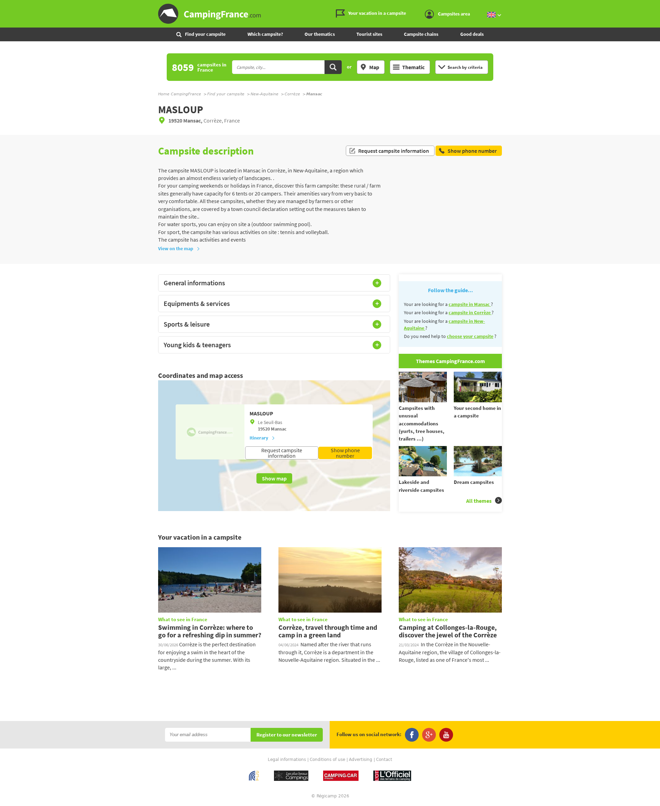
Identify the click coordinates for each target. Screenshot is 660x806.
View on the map (175, 248)
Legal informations (287, 759)
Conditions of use (327, 759)
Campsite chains (421, 34)
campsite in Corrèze (470, 312)
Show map (274, 478)
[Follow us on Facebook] (412, 735)
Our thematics (320, 34)
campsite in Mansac (470, 304)
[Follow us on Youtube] (446, 735)
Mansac (279, 429)
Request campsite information (393, 150)
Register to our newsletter (286, 735)
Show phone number (345, 453)
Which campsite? (265, 34)
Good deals (472, 34)
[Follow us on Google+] (429, 735)
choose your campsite (470, 336)
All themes (479, 500)
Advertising (360, 759)
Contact (384, 759)
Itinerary (259, 438)
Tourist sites (369, 34)
